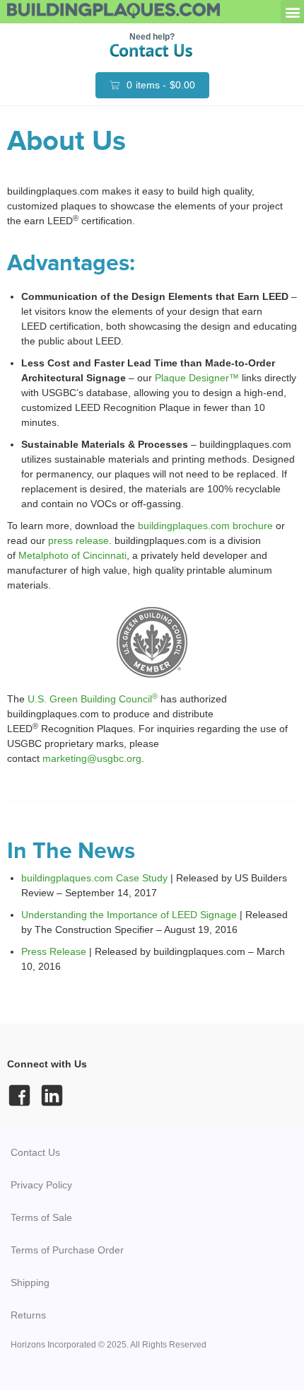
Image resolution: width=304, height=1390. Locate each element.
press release (78, 540)
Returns (28, 1315)
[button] (292, 11)
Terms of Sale (41, 1217)
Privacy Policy (41, 1185)
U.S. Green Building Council (93, 699)
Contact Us (35, 1152)
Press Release (53, 951)
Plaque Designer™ (197, 377)
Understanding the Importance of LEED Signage (129, 914)
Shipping (30, 1282)
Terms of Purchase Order (67, 1250)
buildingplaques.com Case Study (94, 878)
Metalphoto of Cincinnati (72, 555)
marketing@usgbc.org (91, 758)
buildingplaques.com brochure (205, 525)
